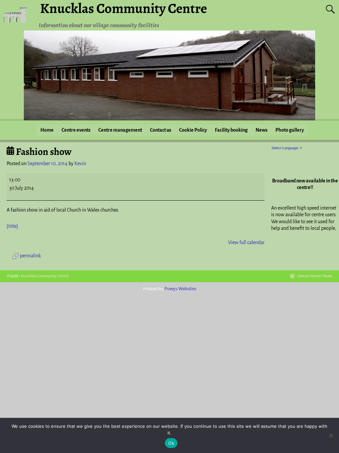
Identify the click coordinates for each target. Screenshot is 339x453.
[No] (330, 435)
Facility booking (231, 130)
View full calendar (246, 242)
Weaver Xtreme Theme (315, 276)
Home (47, 130)
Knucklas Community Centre (45, 276)
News (261, 130)
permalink (30, 255)
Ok (171, 443)
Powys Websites (180, 288)
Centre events (76, 130)
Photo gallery (289, 130)
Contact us (160, 130)
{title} (12, 226)
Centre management (120, 130)
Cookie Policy (193, 130)
